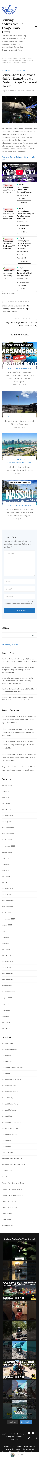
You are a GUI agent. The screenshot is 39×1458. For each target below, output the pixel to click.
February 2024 (7, 961)
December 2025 (8, 828)
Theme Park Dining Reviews (13, 1183)
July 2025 (5, 858)
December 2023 (8, 974)
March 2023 (6, 1028)
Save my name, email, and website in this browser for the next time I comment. (20, 603)
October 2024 (7, 913)
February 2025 (7, 888)
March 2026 (6, 809)
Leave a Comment (26, 91)
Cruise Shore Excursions (13, 70)
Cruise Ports (19, 459)
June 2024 (6, 937)
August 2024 (7, 925)
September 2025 (8, 846)
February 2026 (7, 816)
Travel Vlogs (6, 1219)
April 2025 (6, 876)
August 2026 (7, 785)
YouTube (5, 1434)
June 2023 (6, 1010)
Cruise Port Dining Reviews (12, 1067)
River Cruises (7, 1177)
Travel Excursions (9, 1201)
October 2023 (7, 986)
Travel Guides (7, 1213)
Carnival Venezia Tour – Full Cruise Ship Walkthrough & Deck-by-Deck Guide (18, 732)
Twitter (23, 1434)
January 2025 (7, 895)
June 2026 (6, 791)
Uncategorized (7, 1225)
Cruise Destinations (9, 1049)
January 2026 (7, 822)
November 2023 (8, 980)
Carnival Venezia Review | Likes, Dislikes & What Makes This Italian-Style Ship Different (19, 719)
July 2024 (5, 931)
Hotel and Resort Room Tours (13, 1165)
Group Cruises (7, 1153)
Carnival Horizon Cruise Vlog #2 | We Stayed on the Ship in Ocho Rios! (19, 690)
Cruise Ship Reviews (10, 1092)
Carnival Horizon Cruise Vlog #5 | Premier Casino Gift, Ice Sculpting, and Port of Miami (19, 660)
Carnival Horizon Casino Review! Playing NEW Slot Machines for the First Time (17, 698)
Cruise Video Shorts (9, 1134)
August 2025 (7, 852)
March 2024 (6, 955)
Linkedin (14, 1439)
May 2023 (5, 1016)
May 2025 (5, 870)
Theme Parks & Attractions (12, 1195)
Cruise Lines (7, 1055)
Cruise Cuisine (7, 1043)
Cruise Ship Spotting (10, 1104)
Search (5, 628)
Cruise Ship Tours (9, 1110)
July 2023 (5, 1004)
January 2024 (7, 967)
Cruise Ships (7, 1116)
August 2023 (7, 998)
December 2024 (8, 901)
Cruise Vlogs (6, 1147)
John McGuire (22, 1455)
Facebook (14, 1434)
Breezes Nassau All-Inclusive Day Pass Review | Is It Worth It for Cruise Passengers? (19, 512)
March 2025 (6, 882)
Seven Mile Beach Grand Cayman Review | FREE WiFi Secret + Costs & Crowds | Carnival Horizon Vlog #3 (18, 680)
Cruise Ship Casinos (9, 1086)
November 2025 (8, 834)
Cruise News (7, 1061)
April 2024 (6, 949)
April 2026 (6, 803)
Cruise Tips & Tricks (10, 1128)
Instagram (10, 1436)
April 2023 (6, 1022)
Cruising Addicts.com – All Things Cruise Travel (13, 26)
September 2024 (8, 919)
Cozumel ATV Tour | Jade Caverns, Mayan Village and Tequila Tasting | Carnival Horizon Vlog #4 (18, 669)
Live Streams (7, 1171)
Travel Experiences (9, 1207)
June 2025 (6, 864)
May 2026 (5, 797)
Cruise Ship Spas (8, 1098)
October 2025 (7, 840)
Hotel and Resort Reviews (12, 1159)
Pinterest (19, 1436)
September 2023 (8, 992)
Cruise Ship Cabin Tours (11, 1080)
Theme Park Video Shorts (12, 1189)
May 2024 (5, 943)
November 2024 (8, 907)
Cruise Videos (7, 1140)
